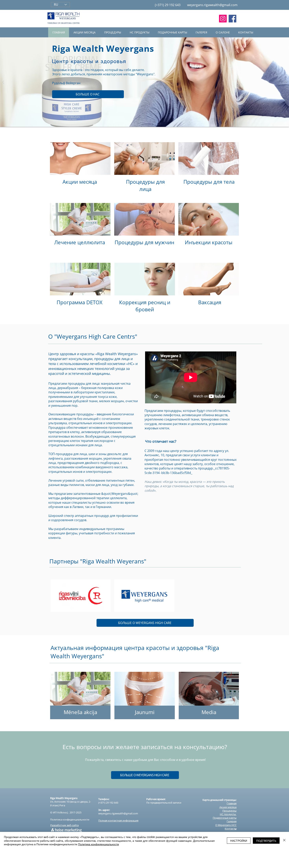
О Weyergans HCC (226, 825)
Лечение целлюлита (79, 242)
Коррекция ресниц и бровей (144, 306)
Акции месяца (80, 181)
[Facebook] (232, 18)
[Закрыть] (284, 840)
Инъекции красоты (208, 242)
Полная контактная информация (118, 820)
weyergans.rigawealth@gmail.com (212, 5)
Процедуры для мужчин (144, 242)
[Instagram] (223, 18)
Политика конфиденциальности (69, 819)
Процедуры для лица (145, 185)
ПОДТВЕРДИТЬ (266, 841)
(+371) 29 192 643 (108, 802)
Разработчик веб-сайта (64, 825)
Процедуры (229, 810)
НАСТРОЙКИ (238, 841)
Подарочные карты (225, 818)
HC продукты (228, 814)
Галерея (232, 821)
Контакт (231, 828)
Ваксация (209, 302)
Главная (232, 803)
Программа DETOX (79, 302)
